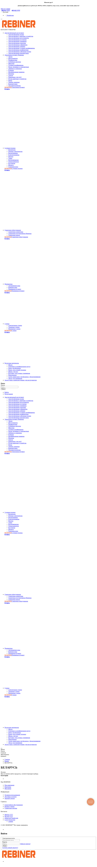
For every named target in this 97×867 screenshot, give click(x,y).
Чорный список (10, 798)
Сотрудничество (10, 820)
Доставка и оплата (10, 797)
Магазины (8, 788)
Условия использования (12, 795)
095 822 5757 (16, 10)
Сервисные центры (11, 808)
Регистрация (9, 394)
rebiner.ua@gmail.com (11, 818)
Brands (7, 761)
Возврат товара (9, 806)
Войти (7, 392)
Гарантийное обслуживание (14, 805)
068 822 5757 (6, 10)
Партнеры (8, 787)
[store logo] (19, 28)
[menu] (1, 748)
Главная (7, 759)
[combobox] (9, 387)
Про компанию (9, 785)
